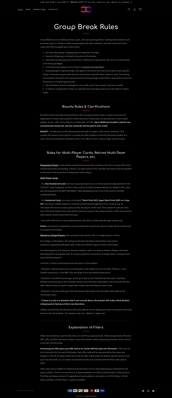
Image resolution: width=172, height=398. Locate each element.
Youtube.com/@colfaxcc (94, 67)
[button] (129, 9)
